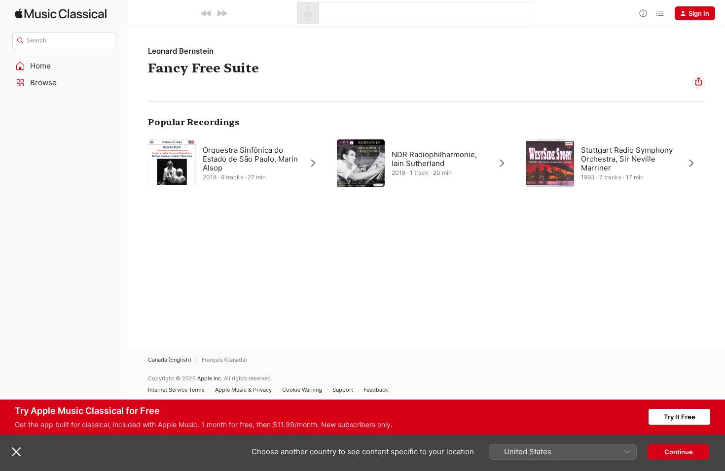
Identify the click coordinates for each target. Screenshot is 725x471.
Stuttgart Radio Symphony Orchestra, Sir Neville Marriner (627, 158)
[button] (64, 66)
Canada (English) (169, 360)
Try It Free (679, 417)
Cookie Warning (302, 390)
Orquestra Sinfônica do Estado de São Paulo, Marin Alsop (250, 158)
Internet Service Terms (176, 390)
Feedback (375, 390)
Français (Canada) (224, 360)
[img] (61, 13)
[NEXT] (222, 13)
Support (342, 390)
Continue (678, 452)
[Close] (16, 451)
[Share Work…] (698, 83)
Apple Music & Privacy (243, 390)
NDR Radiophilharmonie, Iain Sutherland (434, 159)
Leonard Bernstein (181, 51)
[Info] (643, 13)
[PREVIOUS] (206, 13)
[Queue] (660, 13)
